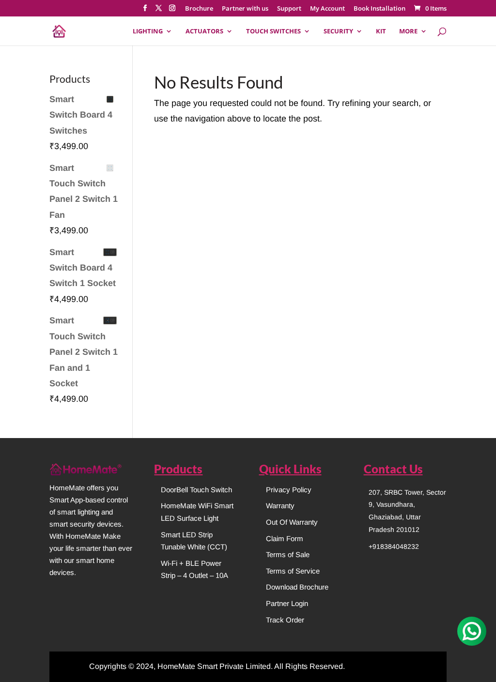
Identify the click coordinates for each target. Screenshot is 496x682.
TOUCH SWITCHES (273, 31)
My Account (327, 9)
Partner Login (287, 603)
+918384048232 (394, 546)
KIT (381, 31)
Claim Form (284, 538)
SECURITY (338, 31)
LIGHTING (148, 31)
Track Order (285, 620)
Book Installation (379, 9)
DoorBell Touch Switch (196, 489)
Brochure (199, 9)
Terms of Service (293, 571)
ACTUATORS (204, 31)
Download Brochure (297, 587)
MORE (408, 31)
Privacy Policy (288, 489)
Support (289, 9)
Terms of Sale (288, 554)
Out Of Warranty (292, 522)
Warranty (280, 505)
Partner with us (245, 9)
